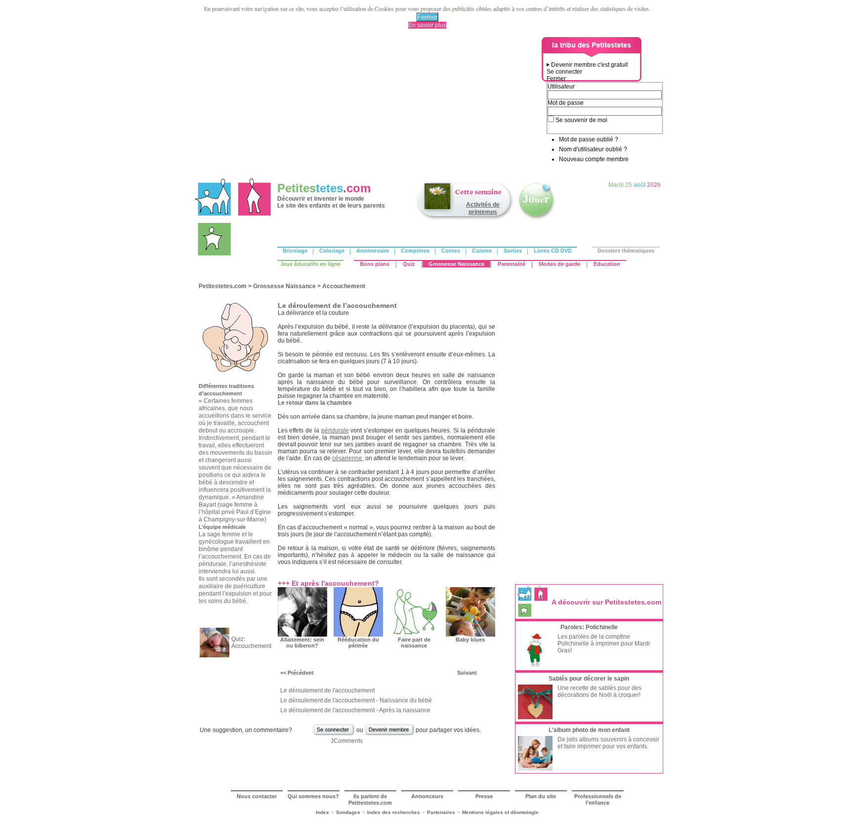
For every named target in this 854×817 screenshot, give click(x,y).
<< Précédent (297, 673)
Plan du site (540, 796)
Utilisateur (561, 86)
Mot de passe (566, 102)
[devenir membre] (389, 734)
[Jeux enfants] (536, 218)
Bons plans (374, 264)
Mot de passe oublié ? (588, 139)
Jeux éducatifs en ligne (310, 264)
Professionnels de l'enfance (597, 799)
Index (322, 812)
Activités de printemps (483, 208)
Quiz (409, 264)
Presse (484, 796)
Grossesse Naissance (456, 264)
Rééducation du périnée (358, 642)
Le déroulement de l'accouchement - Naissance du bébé (356, 700)
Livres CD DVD (553, 251)
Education (607, 264)
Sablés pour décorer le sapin (589, 678)
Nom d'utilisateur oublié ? (593, 149)
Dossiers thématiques (626, 251)
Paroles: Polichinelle (589, 627)
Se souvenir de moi (581, 120)
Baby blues (470, 640)
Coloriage (331, 251)
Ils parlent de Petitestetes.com (370, 799)
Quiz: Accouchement (251, 642)
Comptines (415, 251)
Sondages (348, 812)
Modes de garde (559, 264)
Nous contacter (257, 796)
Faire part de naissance (414, 642)
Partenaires (441, 812)
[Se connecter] (333, 734)
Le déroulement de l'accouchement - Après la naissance (355, 710)
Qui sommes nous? (313, 796)
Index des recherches (393, 812)
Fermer (427, 17)
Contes (450, 251)
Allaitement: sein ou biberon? (302, 642)
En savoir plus (427, 25)
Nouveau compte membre (594, 159)
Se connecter (564, 71)
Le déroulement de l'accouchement (327, 690)
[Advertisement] (368, 106)
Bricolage (295, 251)
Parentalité (511, 264)
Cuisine (482, 251)
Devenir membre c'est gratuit (589, 64)
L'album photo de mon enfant (589, 730)
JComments (347, 740)
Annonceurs (427, 796)
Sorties (513, 251)
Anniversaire (372, 251)
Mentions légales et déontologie (500, 812)
